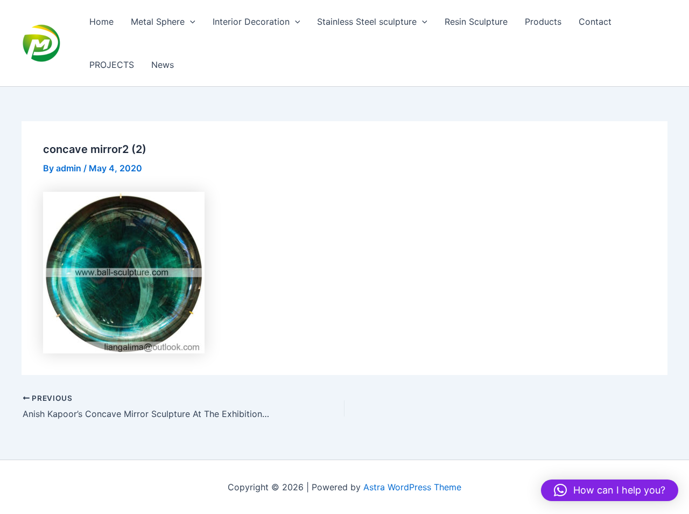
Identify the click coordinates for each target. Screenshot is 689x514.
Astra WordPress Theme (412, 487)
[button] (190, 21)
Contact (595, 21)
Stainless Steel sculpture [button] (367, 21)
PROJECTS (111, 64)
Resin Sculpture (476, 21)
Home (101, 21)
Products (543, 21)
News (162, 64)
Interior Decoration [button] (251, 21)
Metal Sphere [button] (158, 21)
